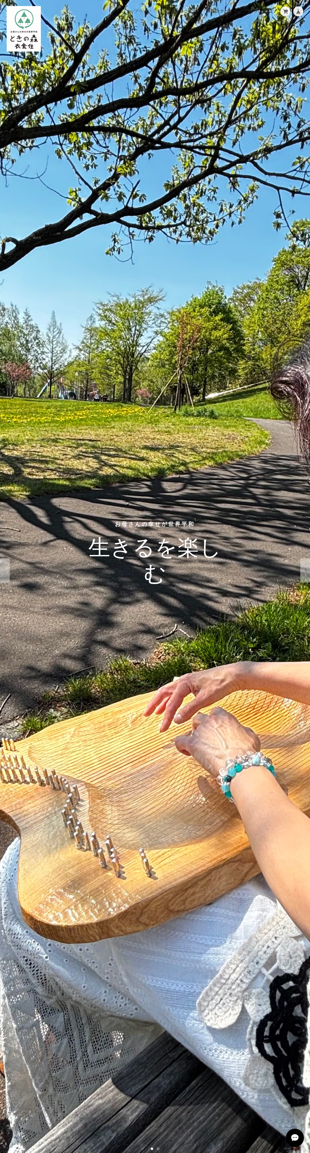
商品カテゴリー (222, 10)
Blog (254, 10)
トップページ (139, 10)
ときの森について (179, 10)
